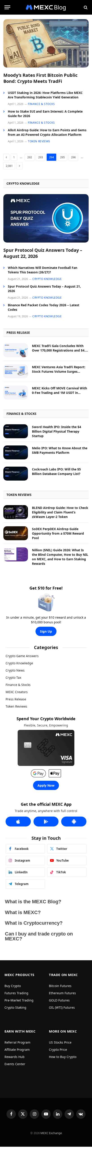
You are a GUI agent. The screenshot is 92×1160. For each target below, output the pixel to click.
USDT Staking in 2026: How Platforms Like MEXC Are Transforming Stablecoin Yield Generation (45, 95)
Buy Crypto (12, 986)
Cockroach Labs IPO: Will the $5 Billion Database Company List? (56, 471)
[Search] (85, 7)
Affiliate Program (17, 1049)
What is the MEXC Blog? (33, 901)
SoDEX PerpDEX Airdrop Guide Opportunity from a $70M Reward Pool (58, 533)
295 (62, 157)
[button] (46, 902)
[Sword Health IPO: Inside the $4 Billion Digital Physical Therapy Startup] (15, 431)
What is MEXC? (23, 912)
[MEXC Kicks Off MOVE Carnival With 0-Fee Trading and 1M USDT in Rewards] (15, 393)
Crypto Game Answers (22, 656)
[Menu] (7, 7)
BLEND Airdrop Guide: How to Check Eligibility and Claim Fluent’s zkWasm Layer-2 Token (60, 512)
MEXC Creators (17, 692)
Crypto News (15, 670)
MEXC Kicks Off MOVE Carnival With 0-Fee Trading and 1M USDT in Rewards (59, 392)
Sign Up (46, 631)
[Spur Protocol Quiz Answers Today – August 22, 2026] (46, 218)
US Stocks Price (60, 1042)
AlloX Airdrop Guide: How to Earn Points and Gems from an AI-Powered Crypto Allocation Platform (47, 132)
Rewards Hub (14, 1057)
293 (40, 157)
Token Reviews (16, 706)
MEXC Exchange (51, 1133)
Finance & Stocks (18, 685)
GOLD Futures (59, 1000)
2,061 (9, 166)
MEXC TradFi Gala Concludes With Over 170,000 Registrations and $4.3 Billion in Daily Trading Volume (59, 350)
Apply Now (46, 785)
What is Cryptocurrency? (34, 923)
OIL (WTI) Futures (62, 1007)
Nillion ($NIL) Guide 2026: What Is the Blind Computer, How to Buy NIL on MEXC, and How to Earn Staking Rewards (60, 557)
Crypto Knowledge (19, 663)
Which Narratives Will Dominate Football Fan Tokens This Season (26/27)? (42, 270)
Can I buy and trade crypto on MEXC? (39, 936)
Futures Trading (16, 993)
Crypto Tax (13, 677)
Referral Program (17, 1042)
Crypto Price (58, 1049)
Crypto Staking (15, 1007)
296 (73, 157)
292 (29, 157)
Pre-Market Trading (18, 1000)
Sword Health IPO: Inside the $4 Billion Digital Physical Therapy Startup (56, 431)
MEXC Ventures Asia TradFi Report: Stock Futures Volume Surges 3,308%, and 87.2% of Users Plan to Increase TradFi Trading (59, 374)
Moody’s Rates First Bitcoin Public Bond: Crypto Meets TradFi (40, 78)
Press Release (16, 699)
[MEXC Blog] (46, 7)
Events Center (14, 1064)
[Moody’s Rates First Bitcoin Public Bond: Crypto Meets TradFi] (46, 43)
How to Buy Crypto (62, 1057)
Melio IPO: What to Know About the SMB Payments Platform (59, 450)
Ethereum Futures (62, 993)
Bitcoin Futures (60, 986)
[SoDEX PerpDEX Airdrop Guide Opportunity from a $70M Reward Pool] (15, 533)
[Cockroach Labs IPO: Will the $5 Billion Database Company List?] (15, 474)
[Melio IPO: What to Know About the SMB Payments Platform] (15, 452)
